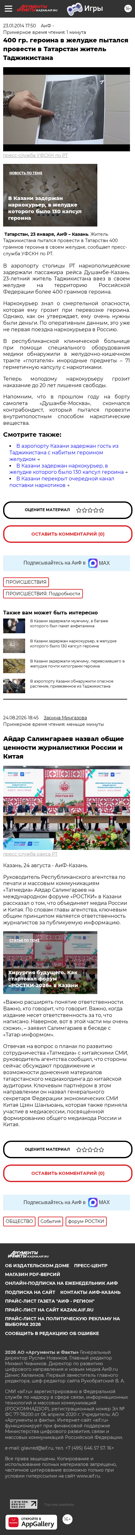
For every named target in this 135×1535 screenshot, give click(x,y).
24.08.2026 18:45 (21, 718)
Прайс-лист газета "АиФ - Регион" (49, 1301)
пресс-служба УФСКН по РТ (35, 155)
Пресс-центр (90, 1265)
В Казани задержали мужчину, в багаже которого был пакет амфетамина (69, 623)
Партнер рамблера (59, 1504)
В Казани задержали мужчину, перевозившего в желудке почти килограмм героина (77, 663)
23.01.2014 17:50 (19, 26)
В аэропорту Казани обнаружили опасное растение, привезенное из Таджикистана (71, 684)
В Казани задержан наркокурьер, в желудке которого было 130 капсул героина (66, 469)
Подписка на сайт (30, 1292)
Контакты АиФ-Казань (90, 1292)
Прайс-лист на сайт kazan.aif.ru (49, 1310)
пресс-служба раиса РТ (30, 854)
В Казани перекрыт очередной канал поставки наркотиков (61, 482)
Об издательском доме (37, 1265)
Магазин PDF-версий (32, 1274)
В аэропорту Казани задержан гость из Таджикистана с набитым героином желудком (64, 452)
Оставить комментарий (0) (68, 534)
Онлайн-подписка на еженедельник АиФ (61, 1283)
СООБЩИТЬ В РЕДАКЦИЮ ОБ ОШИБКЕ (52, 1333)
